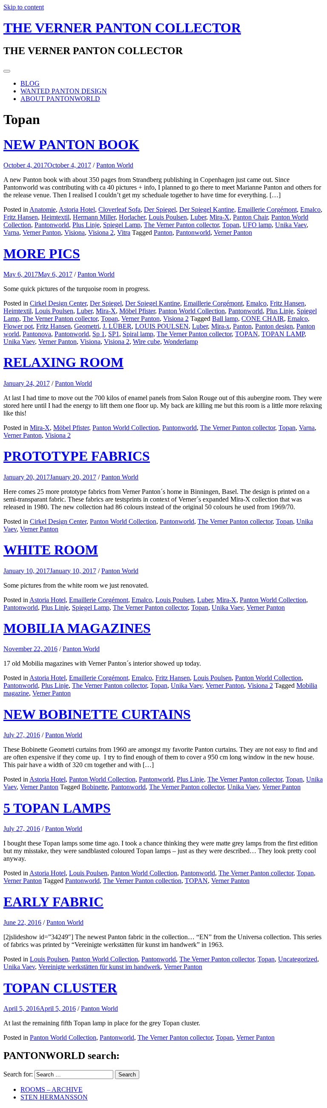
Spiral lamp (138, 334)
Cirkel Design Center (58, 303)
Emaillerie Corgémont (267, 209)
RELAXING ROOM (63, 362)
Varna (11, 232)
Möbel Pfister (137, 311)
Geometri (86, 326)
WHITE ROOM (50, 549)
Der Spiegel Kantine (206, 209)
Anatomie (42, 209)
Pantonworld (51, 224)
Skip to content (23, 7)
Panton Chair (250, 217)
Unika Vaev (291, 224)
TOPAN (246, 334)
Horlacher (132, 217)
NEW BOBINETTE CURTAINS (97, 714)
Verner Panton (42, 232)
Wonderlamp (181, 341)
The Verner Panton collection (142, 880)
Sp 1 (98, 334)
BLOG (30, 83)
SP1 (113, 334)
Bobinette (95, 787)
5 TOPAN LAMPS (57, 808)
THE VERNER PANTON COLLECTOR (122, 27)
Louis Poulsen (168, 217)
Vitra (123, 232)
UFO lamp (257, 224)
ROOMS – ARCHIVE (51, 1089)
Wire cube (146, 341)
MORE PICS (41, 253)
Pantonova (37, 334)
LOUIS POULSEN (162, 326)
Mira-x (220, 326)
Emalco (310, 209)
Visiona (74, 232)
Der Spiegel (160, 209)
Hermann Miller (94, 217)
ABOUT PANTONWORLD (60, 98)
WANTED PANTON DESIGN (63, 91)
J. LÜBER (117, 326)
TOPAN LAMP (282, 334)
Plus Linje (86, 224)
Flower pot (18, 326)
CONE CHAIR (262, 318)
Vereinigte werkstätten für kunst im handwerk (99, 966)
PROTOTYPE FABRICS (76, 456)
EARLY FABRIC (53, 901)
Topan (230, 224)
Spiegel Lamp (122, 224)
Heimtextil (55, 217)
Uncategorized (297, 959)
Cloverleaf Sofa (119, 209)
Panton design (274, 326)
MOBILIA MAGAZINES (77, 628)
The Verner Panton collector (181, 224)
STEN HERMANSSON (54, 1097)
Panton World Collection (191, 311)
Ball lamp (225, 318)
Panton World (114, 165)
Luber (198, 217)
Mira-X (219, 217)
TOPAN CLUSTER (60, 987)
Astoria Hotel (77, 209)
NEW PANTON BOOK (71, 144)
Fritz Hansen (20, 217)
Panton (163, 232)
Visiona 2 (101, 232)
